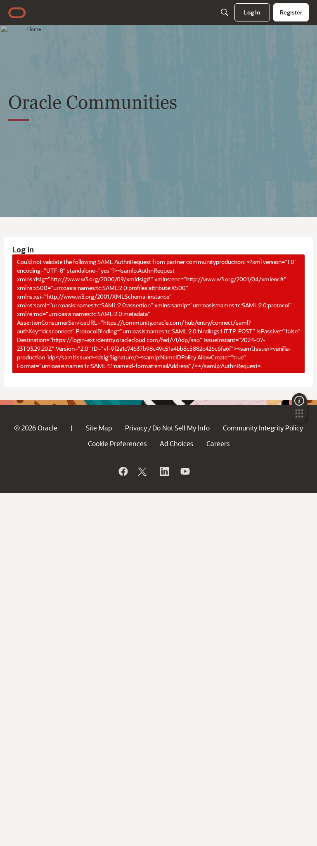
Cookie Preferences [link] (117, 443)
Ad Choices (176, 443)
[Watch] (184, 471)
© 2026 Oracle (35, 427)
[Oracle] (122, 471)
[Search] (224, 12)
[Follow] (143, 471)
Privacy (136, 427)
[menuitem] (252, 12)
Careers (217, 443)
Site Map (99, 427)
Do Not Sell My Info (181, 427)
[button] (299, 416)
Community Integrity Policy (263, 427)
